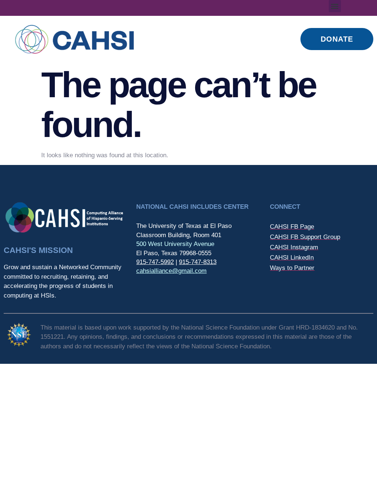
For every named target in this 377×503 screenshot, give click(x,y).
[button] (335, 6)
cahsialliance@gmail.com (171, 270)
